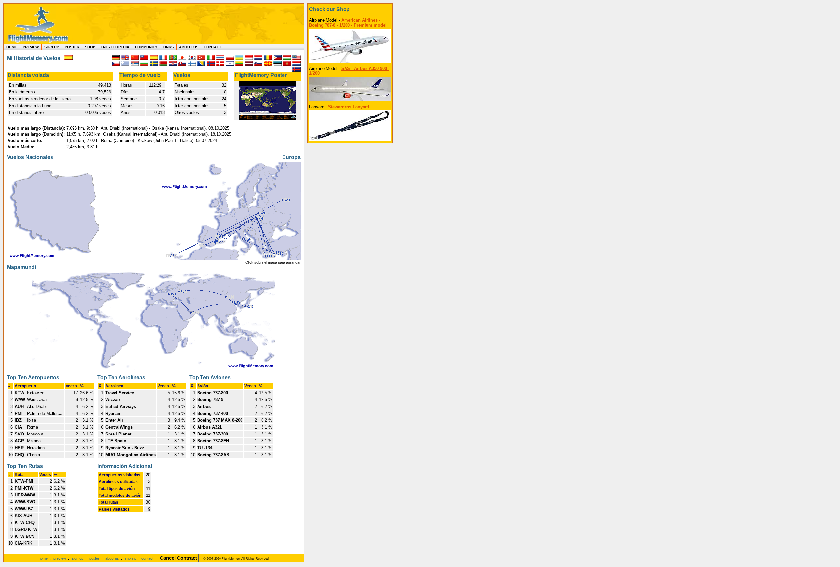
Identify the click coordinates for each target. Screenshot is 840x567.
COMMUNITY (146, 47)
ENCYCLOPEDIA (115, 47)
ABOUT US (188, 47)
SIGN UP (51, 47)
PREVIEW (31, 47)
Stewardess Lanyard (348, 106)
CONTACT (212, 47)
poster (94, 558)
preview (59, 558)
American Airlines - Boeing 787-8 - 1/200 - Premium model (348, 23)
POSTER (72, 47)
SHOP (90, 47)
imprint (130, 558)
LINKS (168, 47)
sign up (77, 558)
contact (147, 558)
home (43, 558)
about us (112, 558)
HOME (11, 47)
